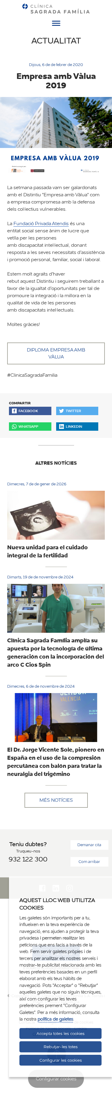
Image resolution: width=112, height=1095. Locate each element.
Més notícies (56, 800)
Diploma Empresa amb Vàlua (56, 353)
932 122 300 (28, 859)
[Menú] (56, 24)
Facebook (28, 410)
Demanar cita (89, 844)
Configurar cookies (56, 1078)
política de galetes (55, 1019)
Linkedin (74, 426)
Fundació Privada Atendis (41, 223)
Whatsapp (28, 426)
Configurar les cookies (60, 1060)
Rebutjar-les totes (61, 1046)
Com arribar (89, 861)
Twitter (73, 410)
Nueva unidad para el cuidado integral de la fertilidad (47, 551)
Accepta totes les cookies (60, 1033)
